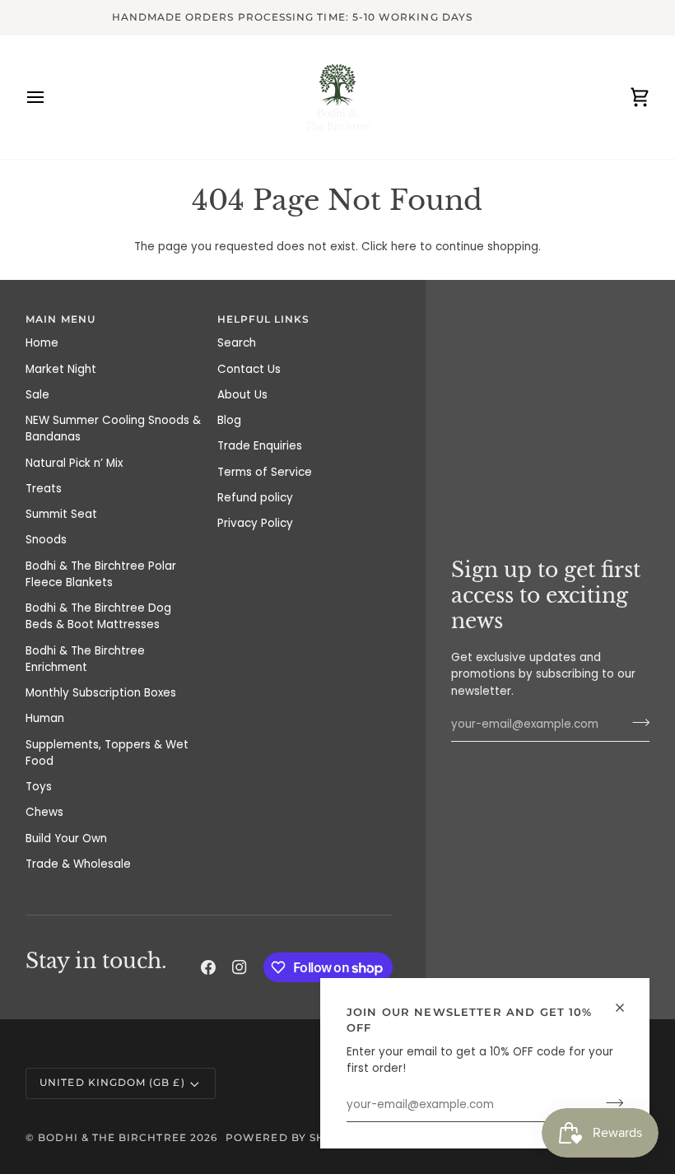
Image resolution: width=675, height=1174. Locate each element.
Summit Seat (61, 514)
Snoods (46, 539)
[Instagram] (239, 967)
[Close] (626, 1007)
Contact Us (249, 369)
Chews (44, 812)
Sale (37, 395)
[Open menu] (50, 97)
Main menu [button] (60, 319)
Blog (229, 420)
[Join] (609, 1103)
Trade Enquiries (259, 446)
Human (45, 718)
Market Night (61, 369)
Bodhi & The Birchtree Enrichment (85, 659)
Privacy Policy (255, 523)
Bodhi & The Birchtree (112, 1138)
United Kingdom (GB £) (112, 1082)
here (404, 246)
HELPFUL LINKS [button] (263, 319)
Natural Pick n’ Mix (74, 463)
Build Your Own (66, 838)
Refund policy (255, 497)
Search (236, 343)
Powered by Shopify (293, 1138)
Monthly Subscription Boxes (101, 693)
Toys (39, 786)
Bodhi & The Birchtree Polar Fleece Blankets (101, 574)
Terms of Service (264, 472)
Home (42, 343)
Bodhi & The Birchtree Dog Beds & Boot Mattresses (98, 616)
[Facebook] (208, 967)
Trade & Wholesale (78, 864)
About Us (242, 395)
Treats (44, 488)
